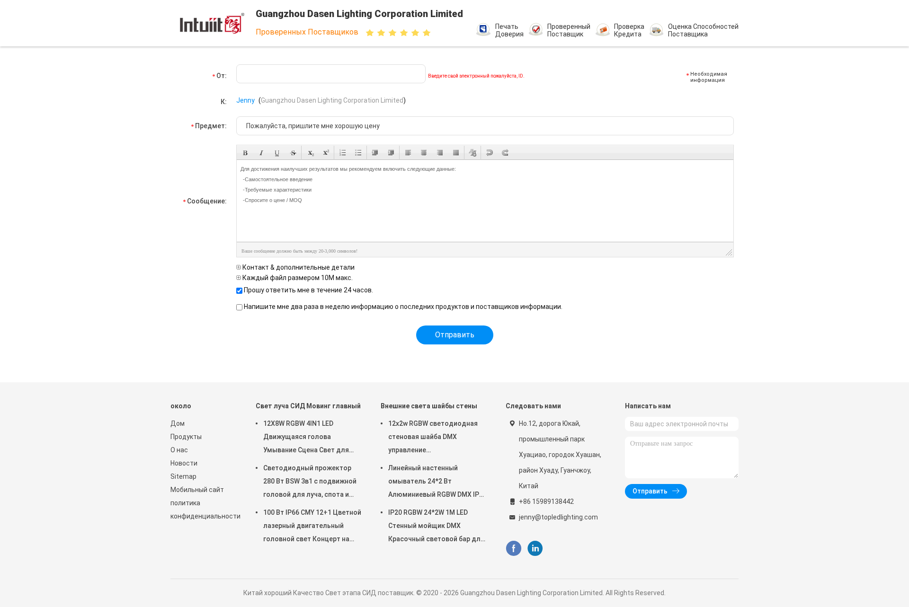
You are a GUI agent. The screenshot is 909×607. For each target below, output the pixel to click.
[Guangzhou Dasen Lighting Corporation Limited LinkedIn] (535, 548)
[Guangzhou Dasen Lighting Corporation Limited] (212, 23)
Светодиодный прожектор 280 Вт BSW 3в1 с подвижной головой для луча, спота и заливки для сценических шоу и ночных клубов (312, 482)
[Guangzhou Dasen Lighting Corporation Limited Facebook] (513, 548)
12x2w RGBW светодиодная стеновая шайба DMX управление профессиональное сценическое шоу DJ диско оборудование (433, 438)
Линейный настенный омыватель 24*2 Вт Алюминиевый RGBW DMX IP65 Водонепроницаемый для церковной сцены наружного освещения (437, 482)
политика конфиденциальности (203, 509)
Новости (183, 463)
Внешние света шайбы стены (429, 406)
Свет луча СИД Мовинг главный (308, 406)
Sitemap (183, 476)
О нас (179, 450)
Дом (177, 423)
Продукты (186, 436)
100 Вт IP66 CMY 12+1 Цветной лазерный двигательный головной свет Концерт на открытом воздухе (312, 527)
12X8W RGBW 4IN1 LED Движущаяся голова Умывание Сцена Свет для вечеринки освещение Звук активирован (307, 438)
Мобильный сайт (197, 489)
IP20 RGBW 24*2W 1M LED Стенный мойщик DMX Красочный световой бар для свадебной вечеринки (436, 527)
